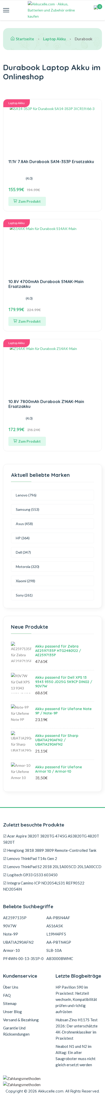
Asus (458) (24, 523)
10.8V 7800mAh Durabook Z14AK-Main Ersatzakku (46, 404)
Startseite (25, 39)
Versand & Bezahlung (21, 1019)
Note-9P (10, 934)
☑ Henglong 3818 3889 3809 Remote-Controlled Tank (49, 850)
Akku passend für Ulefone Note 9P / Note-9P (63, 711)
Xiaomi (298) (25, 581)
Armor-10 (11, 950)
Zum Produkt (29, 201)
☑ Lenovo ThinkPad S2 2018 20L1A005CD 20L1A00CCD (52, 866)
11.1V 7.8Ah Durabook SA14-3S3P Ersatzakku (51, 161)
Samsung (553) (27, 509)
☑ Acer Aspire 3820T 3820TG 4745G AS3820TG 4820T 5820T (51, 839)
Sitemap (10, 1003)
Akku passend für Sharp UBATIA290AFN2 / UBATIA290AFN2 (56, 740)
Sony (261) (24, 595)
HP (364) (23, 538)
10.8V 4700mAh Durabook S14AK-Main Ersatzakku (46, 284)
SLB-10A (54, 950)
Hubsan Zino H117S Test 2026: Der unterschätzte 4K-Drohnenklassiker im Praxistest (77, 1028)
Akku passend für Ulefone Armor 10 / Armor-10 (58, 769)
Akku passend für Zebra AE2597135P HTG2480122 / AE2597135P (58, 650)
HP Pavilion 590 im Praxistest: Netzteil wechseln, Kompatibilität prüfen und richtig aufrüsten (76, 999)
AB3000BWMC (59, 958)
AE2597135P (15, 917)
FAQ (7, 995)
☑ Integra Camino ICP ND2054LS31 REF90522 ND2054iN (43, 886)
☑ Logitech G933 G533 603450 (30, 874)
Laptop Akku (54, 39)
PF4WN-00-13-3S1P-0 (23, 958)
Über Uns (10, 987)
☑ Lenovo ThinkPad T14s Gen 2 (30, 858)
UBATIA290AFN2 (18, 942)
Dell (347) (23, 552)
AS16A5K (54, 926)
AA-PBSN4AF (58, 917)
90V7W (9, 926)
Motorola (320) (27, 566)
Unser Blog (12, 1011)
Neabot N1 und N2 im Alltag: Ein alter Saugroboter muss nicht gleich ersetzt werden (76, 1055)
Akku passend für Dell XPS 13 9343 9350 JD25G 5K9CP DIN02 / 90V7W (63, 681)
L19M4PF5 (56, 934)
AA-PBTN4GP (58, 942)
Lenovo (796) (26, 495)
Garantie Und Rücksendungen (16, 1031)
